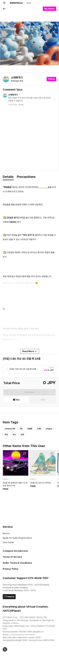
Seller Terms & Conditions (17, 563)
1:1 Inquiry (9, 596)
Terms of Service (12, 557)
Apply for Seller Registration (17, 538)
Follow (51, 79)
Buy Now (29, 392)
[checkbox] (20, 369)
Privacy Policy (10, 569)
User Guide (8, 542)
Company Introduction (15, 551)
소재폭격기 (17, 77)
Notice (6, 533)
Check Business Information (22, 634)
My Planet (49, 9)
